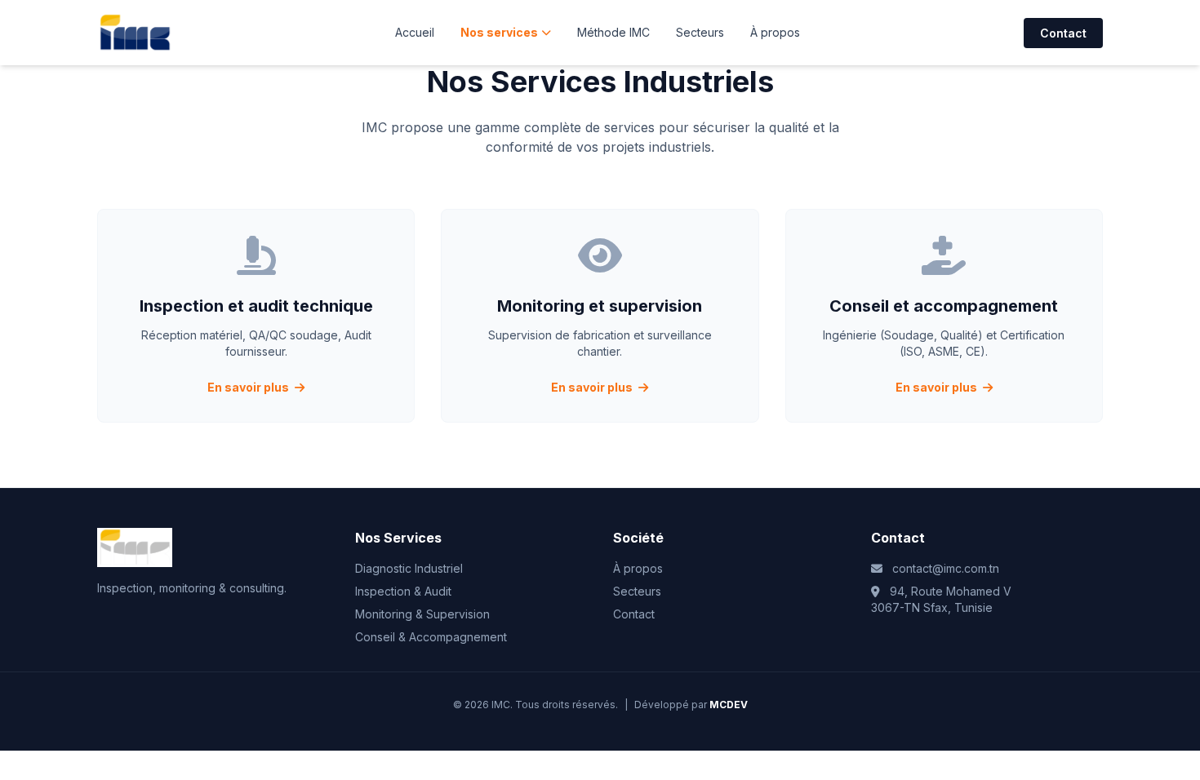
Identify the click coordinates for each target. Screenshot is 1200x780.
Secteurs (700, 32)
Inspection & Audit (403, 591)
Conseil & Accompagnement (431, 637)
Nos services (499, 32)
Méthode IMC (613, 32)
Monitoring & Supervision (422, 614)
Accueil (414, 32)
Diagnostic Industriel (409, 568)
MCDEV (728, 704)
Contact (1063, 33)
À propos (775, 32)
